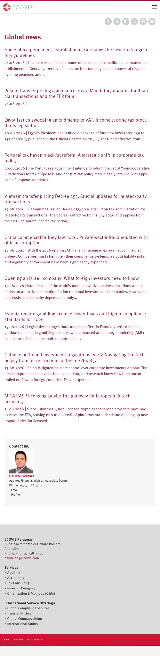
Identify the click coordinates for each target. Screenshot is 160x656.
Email (14, 490)
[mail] (152, 21)
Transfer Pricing (19, 613)
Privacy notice (34, 639)
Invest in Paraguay (21, 588)
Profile (15, 494)
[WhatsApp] (134, 21)
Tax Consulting (18, 583)
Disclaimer (18, 639)
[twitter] (117, 21)
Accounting (15, 578)
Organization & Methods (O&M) (31, 593)
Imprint (6, 639)
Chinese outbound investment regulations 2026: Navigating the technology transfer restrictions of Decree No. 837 (75, 357)
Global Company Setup (24, 618)
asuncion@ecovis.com (21, 558)
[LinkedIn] (125, 21)
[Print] (143, 21)
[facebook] (108, 21)
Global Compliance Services (28, 608)
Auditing (13, 572)
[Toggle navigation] (154, 7)
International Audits (22, 624)
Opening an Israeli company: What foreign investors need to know (71, 278)
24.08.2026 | (15, 103)
